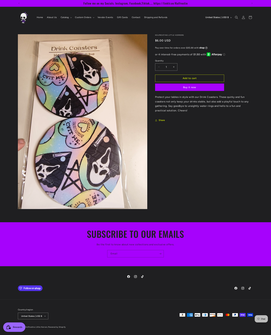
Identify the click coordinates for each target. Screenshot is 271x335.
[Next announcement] (252, 3)
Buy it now (189, 87)
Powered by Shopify (57, 327)
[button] (66, 17)
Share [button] (162, 120)
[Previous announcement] (19, 3)
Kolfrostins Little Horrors (37, 327)
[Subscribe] (160, 253)
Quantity (159, 61)
